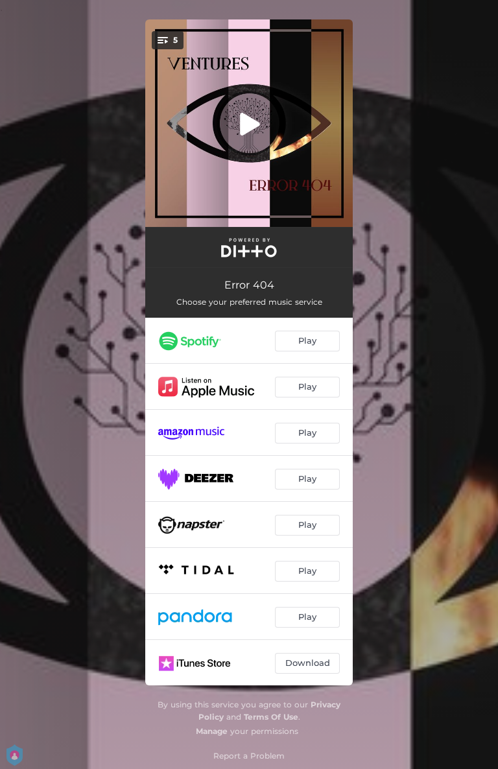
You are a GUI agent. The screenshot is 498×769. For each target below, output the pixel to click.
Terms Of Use (271, 717)
